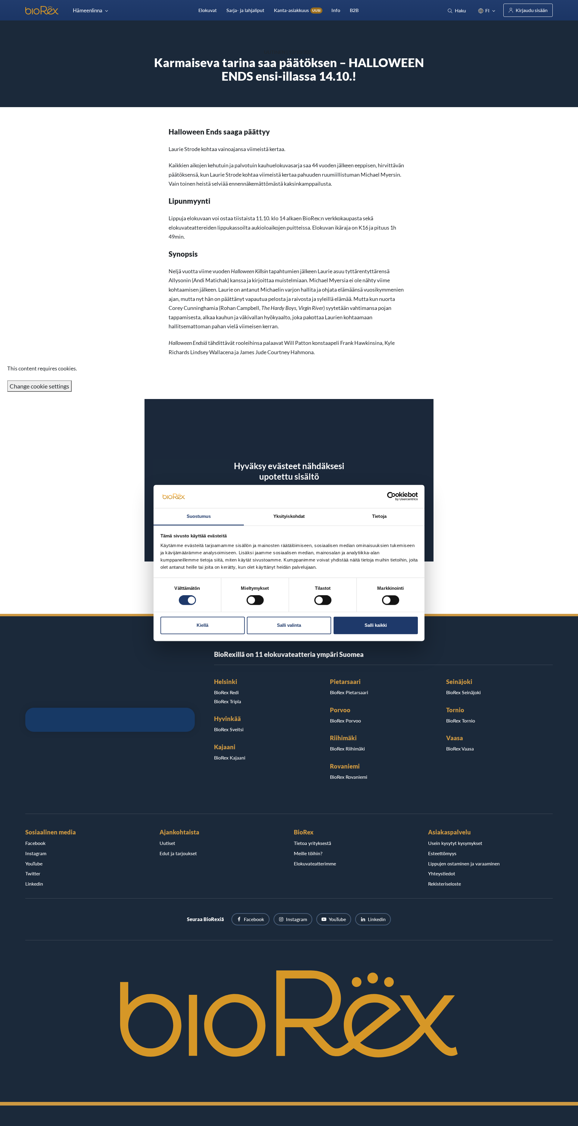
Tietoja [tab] (379, 516)
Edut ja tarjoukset (178, 853)
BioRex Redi (226, 692)
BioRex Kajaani (229, 757)
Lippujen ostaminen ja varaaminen (464, 863)
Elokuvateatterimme (315, 863)
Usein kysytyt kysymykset (455, 843)
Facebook (35, 843)
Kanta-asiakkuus (297, 10)
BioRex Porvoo (345, 720)
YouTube (33, 863)
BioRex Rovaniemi (348, 777)
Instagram (35, 853)
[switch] (255, 600)
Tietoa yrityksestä (312, 843)
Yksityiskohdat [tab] (289, 516)
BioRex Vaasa (460, 748)
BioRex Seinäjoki (463, 692)
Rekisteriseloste (444, 883)
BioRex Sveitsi (229, 729)
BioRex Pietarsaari (349, 692)
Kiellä (202, 625)
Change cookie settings (39, 386)
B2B (354, 10)
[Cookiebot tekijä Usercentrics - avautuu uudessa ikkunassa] (391, 496)
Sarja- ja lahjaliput (245, 10)
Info (335, 10)
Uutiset (167, 843)
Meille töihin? (308, 853)
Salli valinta (289, 625)
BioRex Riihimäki (347, 748)
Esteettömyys (442, 853)
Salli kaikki (376, 625)
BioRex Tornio (460, 720)
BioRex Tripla (227, 701)
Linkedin (34, 883)
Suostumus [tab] (199, 516)
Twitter (32, 873)
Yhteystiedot (441, 873)
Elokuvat (207, 10)
